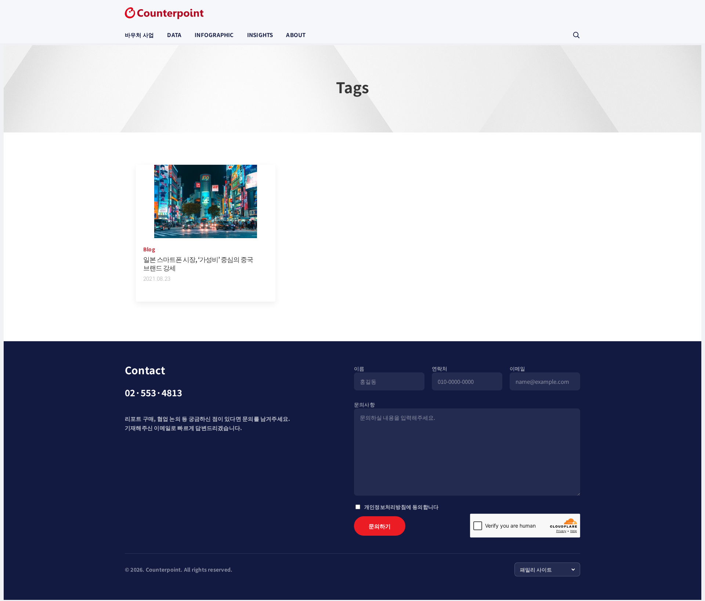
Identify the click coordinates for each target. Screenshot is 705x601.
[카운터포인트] (164, 13)
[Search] (576, 35)
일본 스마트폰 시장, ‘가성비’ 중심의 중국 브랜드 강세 (198, 263)
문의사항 (364, 404)
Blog (149, 249)
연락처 (440, 368)
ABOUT (296, 35)
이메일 (517, 368)
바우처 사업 (139, 35)
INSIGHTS (260, 35)
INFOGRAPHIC (214, 35)
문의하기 (380, 526)
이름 (359, 368)
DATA (174, 35)
